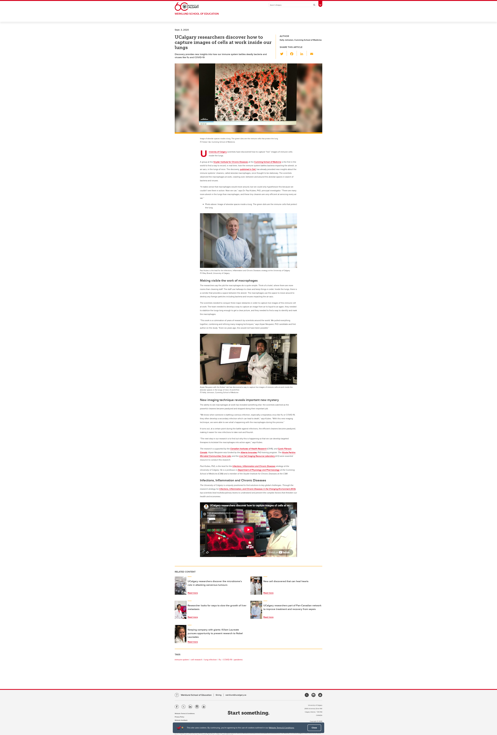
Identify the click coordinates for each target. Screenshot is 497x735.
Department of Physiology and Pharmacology (259, 469)
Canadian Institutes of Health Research (248, 448)
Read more (193, 592)
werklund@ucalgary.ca (235, 694)
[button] (283, 53)
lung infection (210, 659)
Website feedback (181, 720)
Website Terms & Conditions (281, 727)
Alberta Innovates (249, 452)
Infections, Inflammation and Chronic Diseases (253, 466)
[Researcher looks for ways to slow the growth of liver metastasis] (180, 610)
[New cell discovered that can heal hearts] (256, 586)
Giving (218, 694)
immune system (182, 659)
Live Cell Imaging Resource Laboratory (257, 456)
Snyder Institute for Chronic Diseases (230, 161)
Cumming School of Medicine (267, 161)
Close (314, 727)
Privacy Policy (179, 717)
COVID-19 (227, 659)
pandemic (238, 659)
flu (220, 659)
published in (248, 169)
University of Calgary (218, 151)
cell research (196, 659)
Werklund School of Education (197, 14)
